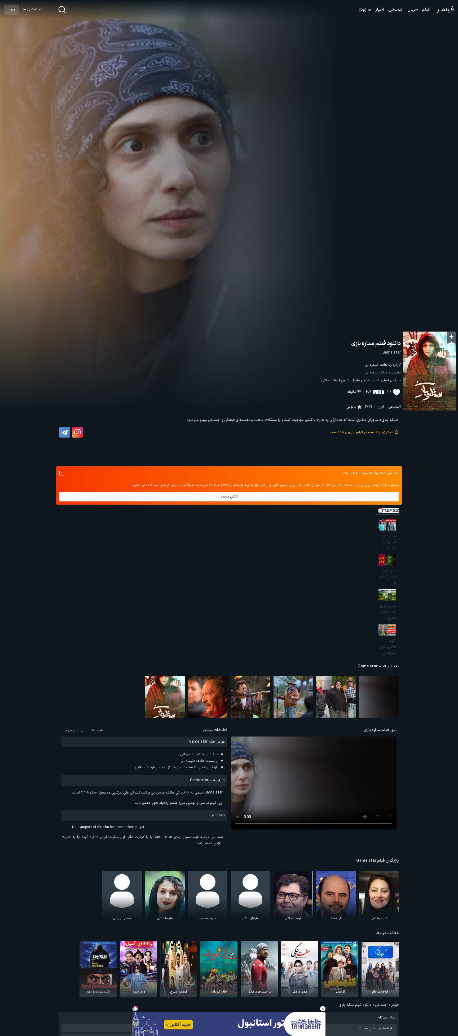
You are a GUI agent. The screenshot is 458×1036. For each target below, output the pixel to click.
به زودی (364, 9)
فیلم (426, 9)
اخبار (379, 9)
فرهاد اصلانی (330, 380)
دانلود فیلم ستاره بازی (376, 343)
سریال (413, 9)
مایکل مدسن (350, 380)
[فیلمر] (444, 9)
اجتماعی (394, 406)
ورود (11, 9)
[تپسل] (135, 1008)
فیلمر (395, 1005)
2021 (368, 406)
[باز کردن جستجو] (62, 9)
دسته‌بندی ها (32, 9)
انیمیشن (395, 9)
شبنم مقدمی (370, 380)
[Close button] (322, 1008)
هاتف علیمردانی (376, 365)
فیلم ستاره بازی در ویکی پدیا (82, 730)
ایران (380, 406)
